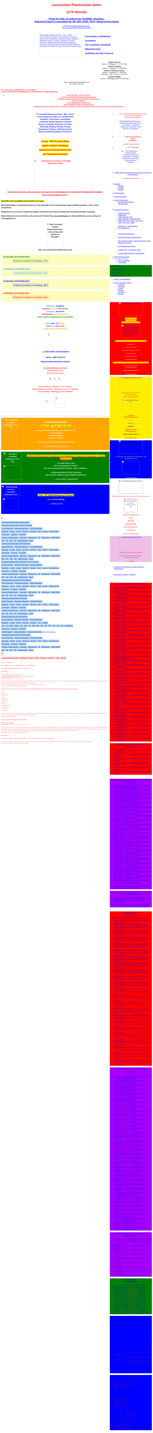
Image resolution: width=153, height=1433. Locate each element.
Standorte (117, 184)
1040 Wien (49, 727)
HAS (7, 540)
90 (144, 704)
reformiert (131, 426)
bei (13, 92)
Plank (10, 525)
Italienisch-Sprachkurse (48, 632)
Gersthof (122, 693)
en (12, 525)
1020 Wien (25, 727)
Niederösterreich (118, 902)
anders (131, 420)
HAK (3, 540)
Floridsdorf (21, 682)
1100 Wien (16, 729)
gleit (127, 587)
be (125, 587)
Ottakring (100, 681)
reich (134, 746)
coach (110, 53)
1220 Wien (63, 730)
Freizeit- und (115, 272)
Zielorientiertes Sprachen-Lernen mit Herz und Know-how (131, 496)
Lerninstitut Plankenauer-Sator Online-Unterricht (15, 522)
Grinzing (122, 719)
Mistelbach (20, 686)
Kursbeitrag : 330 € (40, 273)
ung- (130, 587)
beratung (96, 49)
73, (117, 68)
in (140, 584)
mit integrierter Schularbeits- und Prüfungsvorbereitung (131, 362)
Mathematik (5, 531)
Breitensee (123, 654)
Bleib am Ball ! (143, 780)
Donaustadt (27, 682)
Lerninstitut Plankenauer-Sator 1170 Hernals (14, 598)
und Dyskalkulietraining (131, 417)
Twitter (120, 288)
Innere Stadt (4, 681)
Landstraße (19, 681)
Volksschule (23, 537)
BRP (62, 625)
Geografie (4, 707)
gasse (114, 64)
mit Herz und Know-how (55, 373)
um (29, 92)
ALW (62, 326)
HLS (42, 625)
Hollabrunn (13, 686)
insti (5, 525)
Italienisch (33, 531)
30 (116, 598)
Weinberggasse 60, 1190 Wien (62, 391)
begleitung (106, 36)
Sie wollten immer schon (66, 463)
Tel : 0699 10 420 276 (76, 84)
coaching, (93, 36)
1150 (20, 562)
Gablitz (116, 765)
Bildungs (89, 49)
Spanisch (45, 531)
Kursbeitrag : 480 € (40, 285)
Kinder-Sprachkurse (117, 269)
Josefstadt (47, 681)
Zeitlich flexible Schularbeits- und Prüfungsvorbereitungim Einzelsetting (132, 173)
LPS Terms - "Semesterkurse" (128, 226)
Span (43, 568)
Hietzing (77, 681)
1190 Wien (24, 730)
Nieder (127, 746)
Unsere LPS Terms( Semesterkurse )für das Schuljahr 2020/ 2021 (130, 320)
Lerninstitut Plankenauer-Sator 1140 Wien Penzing (16, 543)
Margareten (30, 713)
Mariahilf (37, 681)
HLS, (53, 326)
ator (65, 368)
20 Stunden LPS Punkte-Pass (16, 293)
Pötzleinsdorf (124, 701)
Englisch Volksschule (36, 528)
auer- (14, 562)
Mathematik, (47, 314)
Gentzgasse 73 (59, 389)
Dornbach (123, 675)
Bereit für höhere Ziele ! (56, 422)
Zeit (28, 90)
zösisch (27, 568)
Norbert (76, 28)
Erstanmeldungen (21, 92)
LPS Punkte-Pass (123, 228)
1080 (115, 619)
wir (4, 90)
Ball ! (138, 587)
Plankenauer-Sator (130, 431)
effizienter (131, 423)
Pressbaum (117, 769)
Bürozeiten (105, 74)
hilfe (138, 584)
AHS (3, 625)
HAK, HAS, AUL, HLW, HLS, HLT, (130, 221)
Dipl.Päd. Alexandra (131, 429)
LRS (87, 45)
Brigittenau (123, 727)
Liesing (33, 682)
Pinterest (121, 290)
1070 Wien (86, 727)
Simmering (66, 681)
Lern (87, 36)
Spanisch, (50, 311)
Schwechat (37, 684)
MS (39, 537)
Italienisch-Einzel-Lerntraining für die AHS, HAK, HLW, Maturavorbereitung (76, 21)
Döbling (8, 682)
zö (25, 586)
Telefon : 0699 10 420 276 (55, 357)
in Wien (134, 782)
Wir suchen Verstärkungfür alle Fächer (126, 203)
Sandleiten (123, 667)
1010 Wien (11, 727)
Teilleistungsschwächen (121, 257)
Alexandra (74, 26)
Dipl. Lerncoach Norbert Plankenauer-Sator (55, 250)
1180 (121, 68)
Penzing (82, 681)
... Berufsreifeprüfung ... (55, 435)
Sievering (123, 714)
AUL (29, 625)
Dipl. (65, 26)
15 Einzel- (17, 285)
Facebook (121, 284)
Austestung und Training (121, 259)
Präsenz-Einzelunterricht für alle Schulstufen (133, 138)
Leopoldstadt (12, 681)
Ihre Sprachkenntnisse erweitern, (66, 466)
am (136, 587)
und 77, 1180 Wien (71, 389)
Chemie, (145, 920)
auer (14, 525)
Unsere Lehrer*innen (121, 200)
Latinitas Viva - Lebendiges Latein (129, 250)
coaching (6, 589)
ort (113, 77)
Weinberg (109, 79)
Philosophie (4, 710)
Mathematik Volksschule (22, 528)
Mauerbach (117, 760)
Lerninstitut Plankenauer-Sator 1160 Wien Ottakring (16, 580)
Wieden (25, 681)
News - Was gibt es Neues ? (123, 283)
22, (120, 79)
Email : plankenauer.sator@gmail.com (76, 82)
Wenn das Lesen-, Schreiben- (130, 393)
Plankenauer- (82, 5)
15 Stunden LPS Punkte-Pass (16, 281)
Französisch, (62, 309)
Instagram (121, 286)
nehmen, (33, 90)
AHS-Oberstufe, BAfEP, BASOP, (129, 219)
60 (116, 662)
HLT (46, 625)
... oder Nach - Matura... (55, 438)
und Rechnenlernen (130, 395)
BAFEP (11, 625)
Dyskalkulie (106, 45)
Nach (134, 584)
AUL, (57, 323)
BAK (33, 625)
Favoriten (59, 681)
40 (116, 602)
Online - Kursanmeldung (122, 279)
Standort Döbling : (44, 391)
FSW (49, 625)
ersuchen (4, 92)
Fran (23, 568)
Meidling (71, 681)
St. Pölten (7, 686)
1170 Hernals (76, 12)
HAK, (52, 323)
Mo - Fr (112, 74)
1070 (115, 615)
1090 (20, 525)
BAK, (62, 323)
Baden (25, 686)
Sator (97, 5)
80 (149, 682)
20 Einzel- (17, 297)
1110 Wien (29, 729)
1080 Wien (98, 727)
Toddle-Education (124, 213)
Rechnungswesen (54, 531)
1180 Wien (12, 730)
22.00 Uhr (124, 74)
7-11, (118, 64)
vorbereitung (130, 912)
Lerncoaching (5, 534)
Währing (117, 66)
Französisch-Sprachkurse (34, 632)
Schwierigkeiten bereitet (131, 397)
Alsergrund (53, 681)
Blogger (120, 294)
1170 (121, 64)
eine (32, 92)
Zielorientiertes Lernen (55, 370)
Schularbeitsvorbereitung (126, 234)
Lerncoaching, (123, 780)
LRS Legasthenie (124, 260)
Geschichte (4, 708)
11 (114, 628)
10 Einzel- (17, 273)
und (131, 584)
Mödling (42, 684)
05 (116, 607)
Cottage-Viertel (124, 688)
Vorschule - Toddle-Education (10, 537)
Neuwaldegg (124, 680)
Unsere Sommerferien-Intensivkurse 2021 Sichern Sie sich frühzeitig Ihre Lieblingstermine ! (133, 115)
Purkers (116, 756)
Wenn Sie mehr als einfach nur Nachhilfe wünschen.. (77, 18)
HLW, (48, 326)
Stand (110, 77)
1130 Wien (53, 729)
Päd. (68, 26)
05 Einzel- (17, 261)
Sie (25, 90)
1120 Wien (41, 729)
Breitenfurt (117, 773)
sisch (27, 586)
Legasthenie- (131, 415)
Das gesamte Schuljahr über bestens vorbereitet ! (131, 341)
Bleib (133, 587)
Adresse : (105, 64)
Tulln (2, 686)
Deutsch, (46, 309)
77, (118, 72)
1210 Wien (50, 730)
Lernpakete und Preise (121, 210)
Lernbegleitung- (133, 780)
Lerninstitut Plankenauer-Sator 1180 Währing (14, 616)
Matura (31, 540)
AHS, (47, 323)
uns (7, 90)
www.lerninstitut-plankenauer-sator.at (55, 361)
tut (7, 525)
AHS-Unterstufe (32, 537)
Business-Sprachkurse (118, 276)
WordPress (121, 292)
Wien (124, 68)
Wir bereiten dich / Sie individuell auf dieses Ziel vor (55, 442)
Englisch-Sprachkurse (20, 632)
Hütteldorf (123, 650)
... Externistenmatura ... (55, 433)
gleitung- (129, 771)
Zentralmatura (69, 625)
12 (114, 727)
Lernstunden (26, 261)
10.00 (117, 74)
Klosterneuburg (12, 684)
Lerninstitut (62, 5)
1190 (123, 79)
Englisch (12, 531)
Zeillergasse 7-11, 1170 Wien (62, 386)
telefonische (38, 92)
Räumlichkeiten (119, 193)
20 (116, 594)
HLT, (58, 326)
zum (97, 53)
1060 (115, 611)
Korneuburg (20, 684)
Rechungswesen (60, 314)
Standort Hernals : (45, 386)
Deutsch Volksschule (7, 528)
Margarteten (30, 681)
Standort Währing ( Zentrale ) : (43, 389)
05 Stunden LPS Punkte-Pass (16, 257)
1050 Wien (62, 727)
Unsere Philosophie (120, 196)
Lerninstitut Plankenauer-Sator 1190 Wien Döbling (16, 635)
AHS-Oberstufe (45, 537)
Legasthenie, (95, 45)
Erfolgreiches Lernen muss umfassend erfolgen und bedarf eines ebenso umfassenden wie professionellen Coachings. (48, 212)
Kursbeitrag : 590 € (40, 297)
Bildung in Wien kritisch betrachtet (130, 552)
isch (46, 568)
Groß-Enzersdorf (28, 684)
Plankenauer (12, 658)
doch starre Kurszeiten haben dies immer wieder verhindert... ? (66, 468)
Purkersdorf (4, 684)
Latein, (53, 309)
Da (2, 90)
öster (131, 746)
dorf (119, 756)
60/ (117, 79)
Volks (112, 780)
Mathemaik (23, 658)
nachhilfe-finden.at (7, 632)
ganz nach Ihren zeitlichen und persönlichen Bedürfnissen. (66, 475)
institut (6, 562)
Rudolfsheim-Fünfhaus (91, 681)
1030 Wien (38, 727)
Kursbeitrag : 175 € (40, 261)
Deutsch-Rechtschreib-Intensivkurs (129, 237)
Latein (39, 531)
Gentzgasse (112, 68)
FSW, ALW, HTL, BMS (126, 222)
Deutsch (18, 531)
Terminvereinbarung (50, 92)
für (23, 90)
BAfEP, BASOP (55, 537)
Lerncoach (69, 28)
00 (116, 628)
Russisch (60, 311)
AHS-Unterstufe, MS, (125, 217)
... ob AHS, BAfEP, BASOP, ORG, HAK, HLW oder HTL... (56, 430)
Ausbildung (90, 53)
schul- (116, 780)
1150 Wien (84, 729)
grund (30, 525)
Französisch (25, 531)
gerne (11, 90)
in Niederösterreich (134, 894)
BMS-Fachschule (23, 540)
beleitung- (141, 807)
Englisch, (60, 306)
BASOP (16, 625)
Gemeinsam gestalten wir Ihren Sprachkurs (66, 472)
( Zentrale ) (121, 71)
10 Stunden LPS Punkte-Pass (16, 269)
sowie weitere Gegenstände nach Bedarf (55, 317)
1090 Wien (4, 729)
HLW (11, 540)
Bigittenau (14, 682)
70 (116, 671)
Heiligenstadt (124, 723)
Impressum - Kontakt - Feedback (125, 574)
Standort (111, 62)
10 (114, 589)
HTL (15, 540)
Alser (27, 525)
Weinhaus (123, 697)
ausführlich (17, 90)
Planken (11, 562)
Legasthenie (14, 534)
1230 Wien (74, 730)
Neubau (42, 681)
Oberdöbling (124, 710)
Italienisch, (51, 306)
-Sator (17, 525)
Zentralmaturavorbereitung (55, 329)
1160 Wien (96, 729)
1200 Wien (37, 730)
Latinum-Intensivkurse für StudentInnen (131, 253)
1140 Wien (64, 729)
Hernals (106, 681)
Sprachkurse (90, 40)
